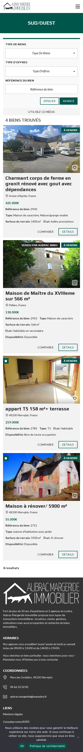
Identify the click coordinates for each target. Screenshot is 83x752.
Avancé (68, 101)
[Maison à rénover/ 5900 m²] (41, 477)
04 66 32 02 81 (19, 687)
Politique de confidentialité (47, 746)
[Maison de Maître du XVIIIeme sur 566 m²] (41, 264)
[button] (41, 53)
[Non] (78, 737)
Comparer (45, 231)
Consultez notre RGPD (16, 721)
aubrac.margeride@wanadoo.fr (28, 696)
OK (22, 746)
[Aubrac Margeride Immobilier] (15, 6)
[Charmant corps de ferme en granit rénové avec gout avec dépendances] (41, 149)
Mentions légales (13, 714)
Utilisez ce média (41, 111)
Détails (68, 231)
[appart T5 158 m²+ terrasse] (41, 380)
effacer (50, 101)
